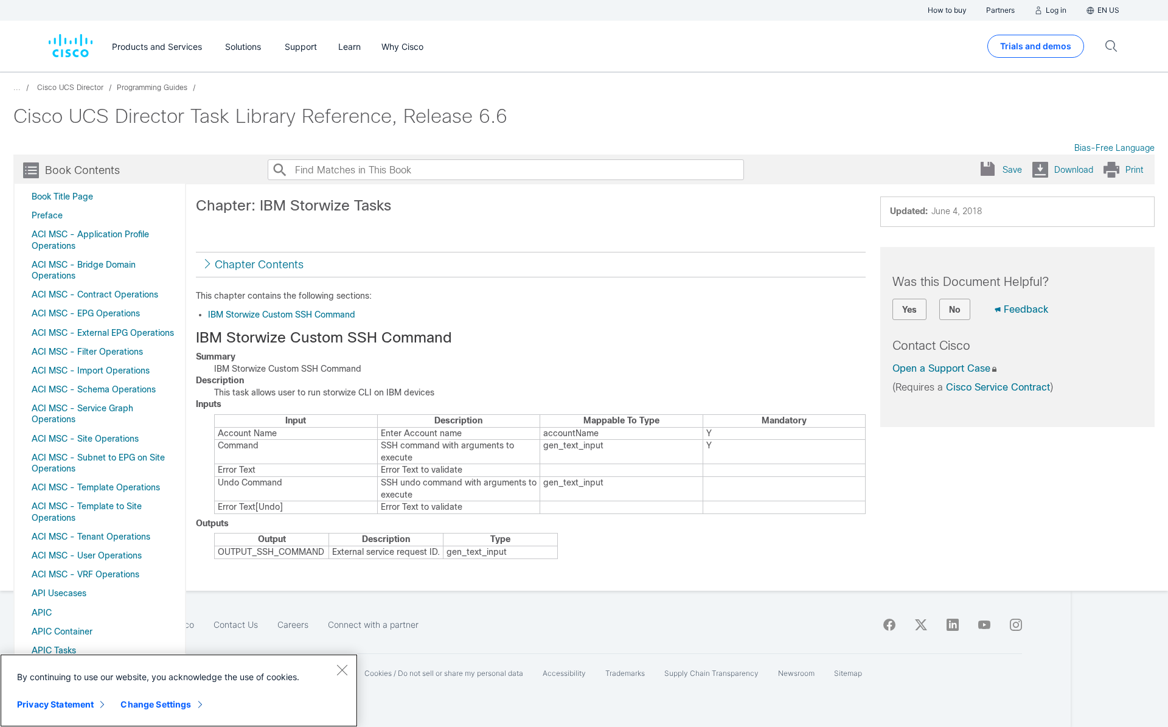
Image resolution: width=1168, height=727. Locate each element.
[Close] (342, 670)
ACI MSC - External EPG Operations (103, 333)
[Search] (279, 169)
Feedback (1026, 309)
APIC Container (62, 631)
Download (1073, 170)
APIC (42, 612)
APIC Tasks (54, 650)
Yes (909, 310)
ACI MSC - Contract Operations (95, 294)
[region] (179, 690)
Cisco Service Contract (998, 387)
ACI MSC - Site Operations (85, 439)
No (955, 310)
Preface (47, 215)
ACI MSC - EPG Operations (86, 313)
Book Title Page (62, 196)
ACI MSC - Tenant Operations (91, 536)
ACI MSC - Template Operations (96, 487)
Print (1134, 170)
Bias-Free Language (1114, 148)
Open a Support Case (941, 368)
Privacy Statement (55, 704)
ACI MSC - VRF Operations (85, 574)
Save (1012, 170)
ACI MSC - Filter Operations (87, 352)
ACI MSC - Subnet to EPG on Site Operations (98, 463)
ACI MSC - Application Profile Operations (90, 239)
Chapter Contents (259, 265)
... (17, 87)
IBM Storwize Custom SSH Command (281, 314)
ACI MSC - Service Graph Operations (82, 413)
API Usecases (59, 593)
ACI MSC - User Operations (87, 555)
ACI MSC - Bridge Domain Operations (84, 270)
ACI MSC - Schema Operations (94, 389)
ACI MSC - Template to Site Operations (87, 511)
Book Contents (82, 170)
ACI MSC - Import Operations (91, 370)
